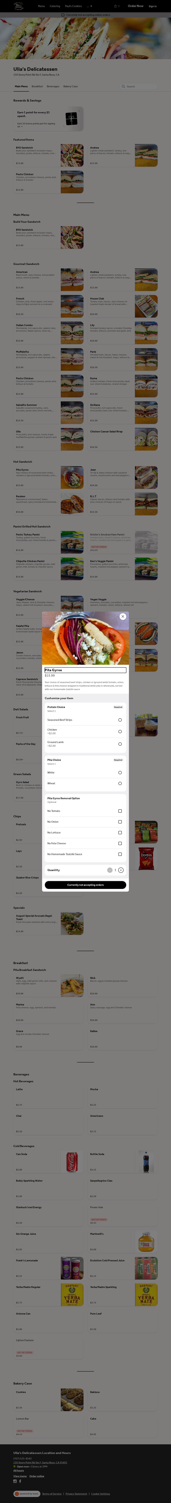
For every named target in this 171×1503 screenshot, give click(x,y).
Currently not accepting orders (85, 884)
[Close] (123, 616)
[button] (85, 638)
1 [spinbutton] (115, 870)
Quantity (53, 870)
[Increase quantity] (121, 870)
